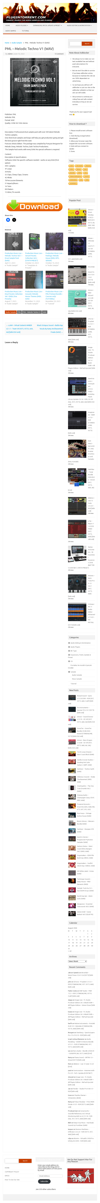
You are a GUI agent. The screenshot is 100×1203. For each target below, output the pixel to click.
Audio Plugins (21, 25)
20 (80, 943)
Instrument (73, 179)
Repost (88, 165)
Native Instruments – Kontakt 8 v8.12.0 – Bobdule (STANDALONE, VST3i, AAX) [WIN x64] (81, 1026)
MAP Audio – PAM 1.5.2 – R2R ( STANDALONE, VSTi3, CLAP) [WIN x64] (80, 993)
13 (80, 940)
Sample (73, 672)
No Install (79, 165)
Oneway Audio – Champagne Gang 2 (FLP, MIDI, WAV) (85, 797)
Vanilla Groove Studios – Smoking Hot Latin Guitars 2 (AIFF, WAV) (85, 762)
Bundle (72, 172)
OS (72, 661)
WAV (44, 312)
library (78, 169)
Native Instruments (75, 176)
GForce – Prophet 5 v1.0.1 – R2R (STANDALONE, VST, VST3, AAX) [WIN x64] (81, 984)
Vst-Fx (86, 176)
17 (69, 943)
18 (73, 943)
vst (81, 179)
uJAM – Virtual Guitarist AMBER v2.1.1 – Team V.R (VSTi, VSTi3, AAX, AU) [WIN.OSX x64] (19, 328)
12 (76, 940)
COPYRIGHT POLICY (12, 1172)
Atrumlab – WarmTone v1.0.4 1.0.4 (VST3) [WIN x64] (91, 274)
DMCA (7, 1176)
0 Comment (59, 54)
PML (19, 312)
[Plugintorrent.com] (50, 22)
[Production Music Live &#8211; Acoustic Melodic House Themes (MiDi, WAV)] (34, 280)
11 (73, 940)
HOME (7, 1168)
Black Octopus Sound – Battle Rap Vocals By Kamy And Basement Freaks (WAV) (50, 328)
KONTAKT (73, 183)
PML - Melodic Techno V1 (32, 312)
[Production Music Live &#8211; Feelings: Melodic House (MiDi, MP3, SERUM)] (55, 241)
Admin (10, 54)
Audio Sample (10, 31)
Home (7, 25)
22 (88, 943)
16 (92, 940)
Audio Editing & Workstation (78, 25)
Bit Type (74, 651)
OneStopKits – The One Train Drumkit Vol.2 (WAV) (85, 788)
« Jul (69, 951)
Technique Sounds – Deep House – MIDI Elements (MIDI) (84, 881)
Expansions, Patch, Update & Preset (46, 25)
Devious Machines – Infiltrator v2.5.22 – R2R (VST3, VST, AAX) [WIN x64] (80, 1131)
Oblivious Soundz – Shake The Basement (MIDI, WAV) (86, 779)
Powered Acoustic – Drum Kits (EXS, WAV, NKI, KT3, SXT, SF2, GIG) (86, 806)
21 (84, 943)
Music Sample (77, 679)
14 (84, 940)
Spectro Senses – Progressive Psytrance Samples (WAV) (85, 839)
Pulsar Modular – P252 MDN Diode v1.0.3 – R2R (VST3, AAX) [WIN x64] (81, 1104)
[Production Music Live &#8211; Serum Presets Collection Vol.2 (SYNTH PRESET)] (34, 241)
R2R (79, 172)
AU (86, 172)
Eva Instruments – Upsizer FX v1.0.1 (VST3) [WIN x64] (85, 710)
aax (85, 169)
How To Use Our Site (12, 1180)
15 (88, 940)
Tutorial (25, 31)
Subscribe (44, 1181)
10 (69, 940)
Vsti (87, 179)
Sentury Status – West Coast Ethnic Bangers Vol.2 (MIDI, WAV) (84, 848)
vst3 (71, 165)
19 (76, 943)
